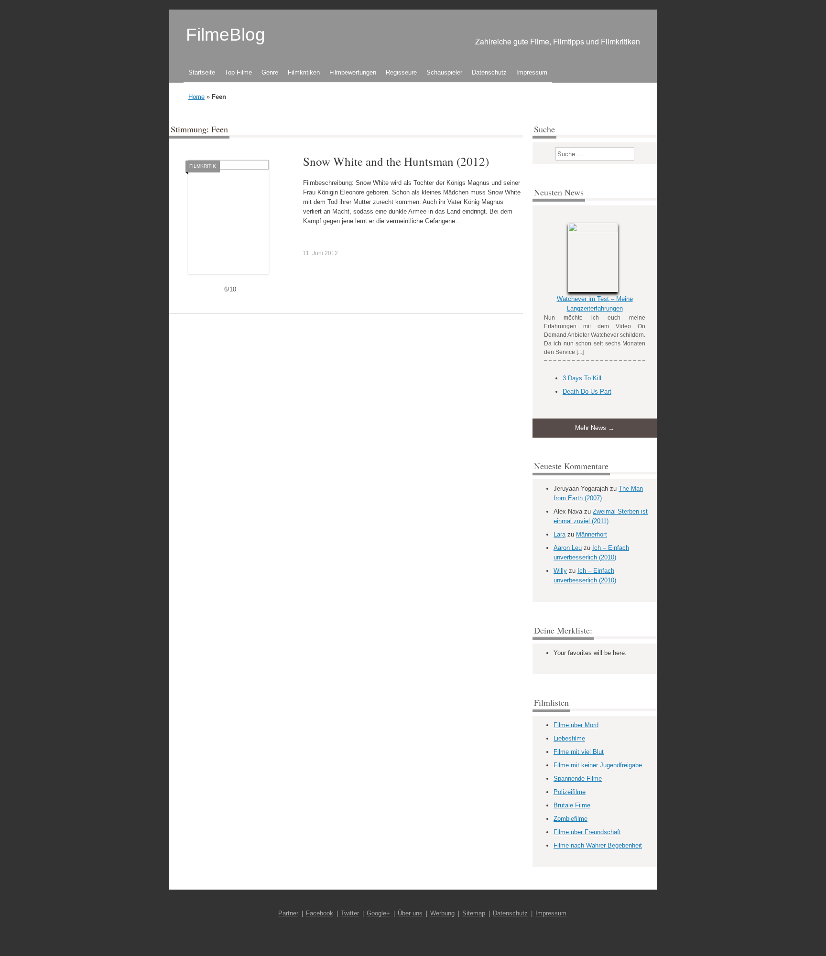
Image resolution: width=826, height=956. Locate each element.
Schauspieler (444, 72)
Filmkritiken (304, 72)
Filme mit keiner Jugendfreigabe (598, 765)
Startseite (201, 72)
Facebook (319, 913)
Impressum (531, 72)
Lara (559, 534)
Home (196, 96)
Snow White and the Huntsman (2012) (396, 161)
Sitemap (473, 913)
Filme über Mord (576, 725)
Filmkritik (202, 166)
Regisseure (401, 72)
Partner (288, 913)
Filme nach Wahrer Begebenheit (598, 845)
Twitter (350, 913)
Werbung (442, 913)
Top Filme (238, 72)
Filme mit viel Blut (579, 751)
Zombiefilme (570, 818)
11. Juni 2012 (320, 253)
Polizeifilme (570, 791)
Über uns (410, 913)
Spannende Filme (578, 778)
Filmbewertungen (352, 72)
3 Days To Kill (582, 378)
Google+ (378, 913)
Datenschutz (489, 72)
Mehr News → (594, 427)
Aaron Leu (568, 547)
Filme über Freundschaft (587, 832)
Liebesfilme (569, 738)
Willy (560, 570)
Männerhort (591, 534)
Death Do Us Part (587, 391)
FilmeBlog (225, 34)
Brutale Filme (572, 805)
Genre (269, 72)
